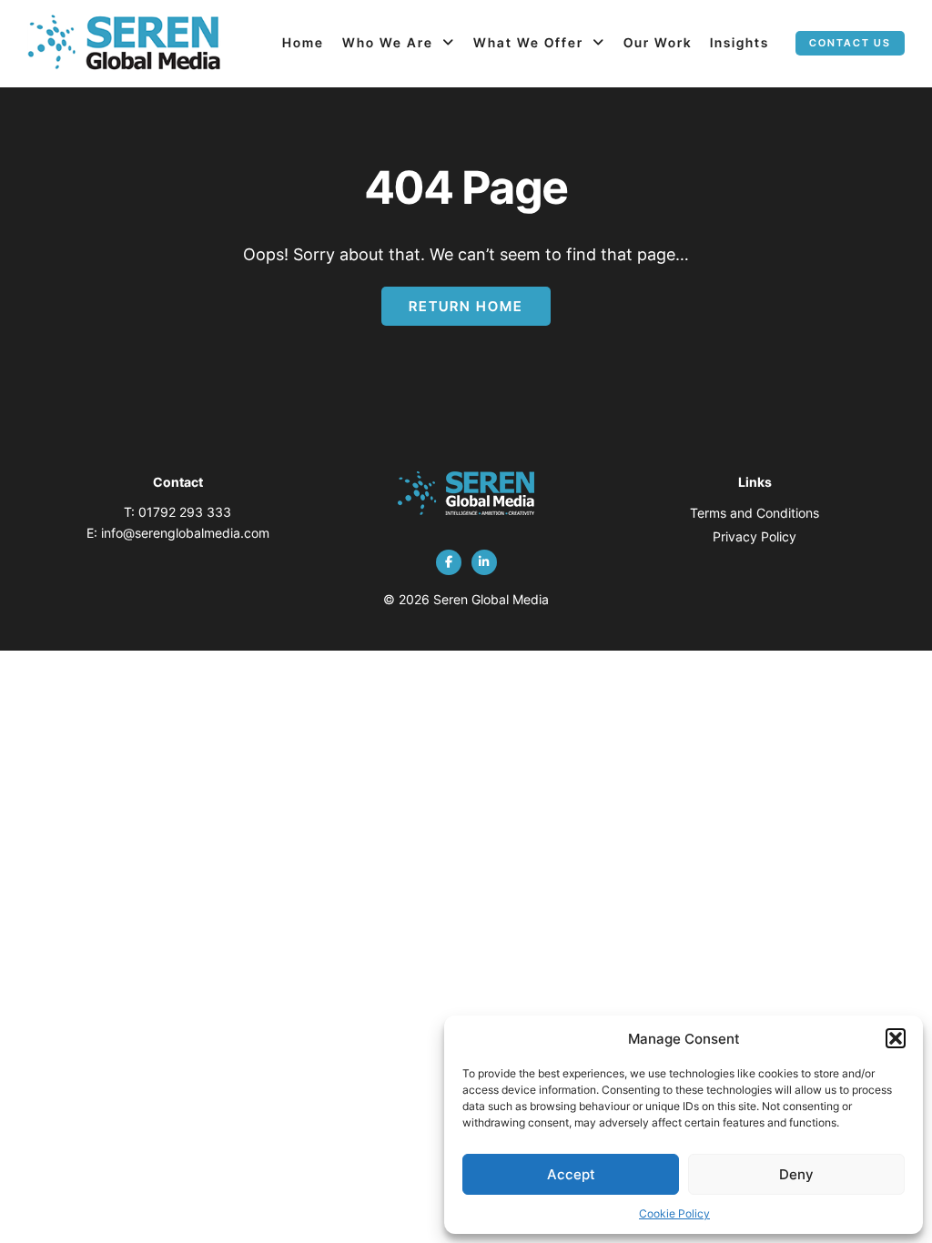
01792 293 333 (184, 512)
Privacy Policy (754, 536)
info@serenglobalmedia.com (185, 533)
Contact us (850, 42)
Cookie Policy (674, 1213)
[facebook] (448, 562)
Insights (739, 42)
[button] (895, 1038)
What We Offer (528, 42)
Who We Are (387, 42)
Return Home (466, 306)
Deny (796, 1174)
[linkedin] (484, 562)
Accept (571, 1174)
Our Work (657, 42)
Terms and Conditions (754, 512)
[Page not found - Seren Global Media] (124, 44)
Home (303, 42)
